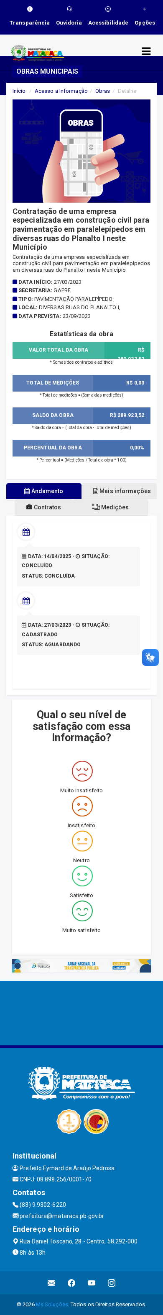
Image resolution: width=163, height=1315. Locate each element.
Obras (102, 91)
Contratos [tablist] (47, 507)
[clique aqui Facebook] (71, 1282)
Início (19, 91)
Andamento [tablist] (47, 491)
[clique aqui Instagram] (111, 1282)
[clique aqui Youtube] (91, 1282)
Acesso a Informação (61, 91)
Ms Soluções (52, 1304)
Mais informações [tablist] (124, 491)
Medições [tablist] (114, 507)
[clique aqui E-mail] (51, 1282)
